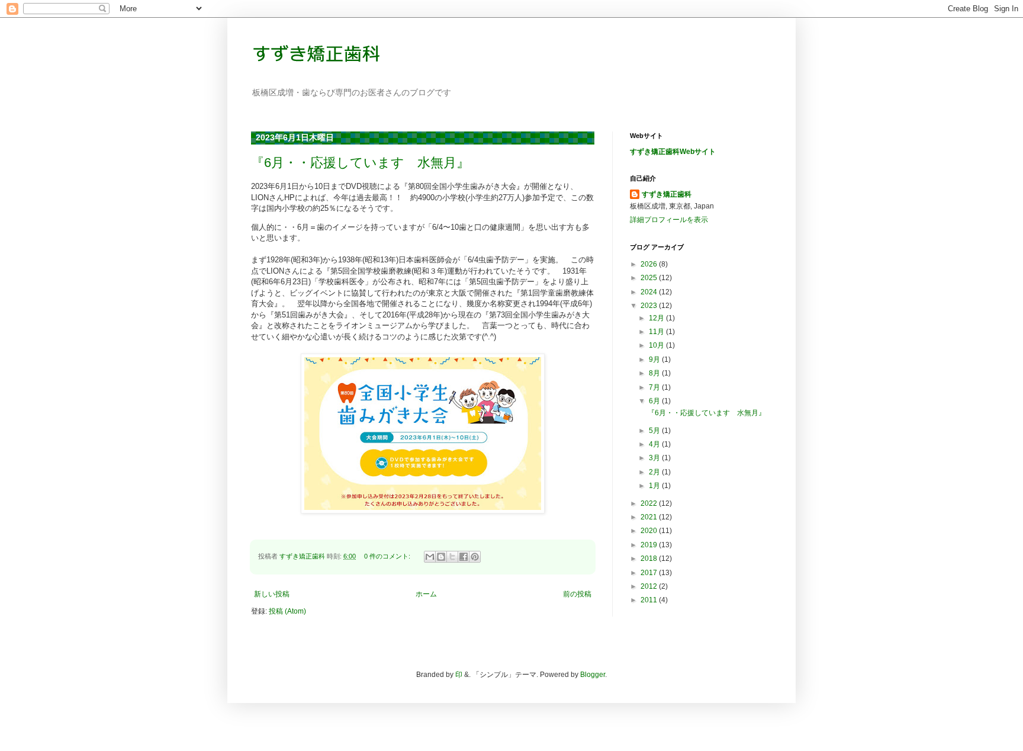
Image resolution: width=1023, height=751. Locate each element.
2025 (650, 278)
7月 (655, 387)
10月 (657, 345)
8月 (655, 373)
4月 (655, 444)
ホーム (426, 594)
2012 (650, 586)
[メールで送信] (430, 557)
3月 (655, 458)
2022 (650, 503)
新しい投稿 (271, 594)
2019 (650, 545)
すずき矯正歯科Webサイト (673, 151)
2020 (650, 531)
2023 (650, 305)
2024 (650, 292)
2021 (650, 517)
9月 (655, 359)
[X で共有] (452, 557)
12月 (657, 318)
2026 (650, 264)
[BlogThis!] (441, 557)
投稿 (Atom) (287, 611)
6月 (655, 401)
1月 (655, 486)
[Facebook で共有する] (463, 557)
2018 (650, 558)
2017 (650, 573)
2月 (655, 472)
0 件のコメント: (388, 556)
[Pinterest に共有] (475, 557)
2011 (650, 600)
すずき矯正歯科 (666, 194)
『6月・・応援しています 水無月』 (360, 162)
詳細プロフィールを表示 (669, 220)
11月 (657, 332)
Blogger (592, 674)
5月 (655, 430)
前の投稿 (577, 594)
